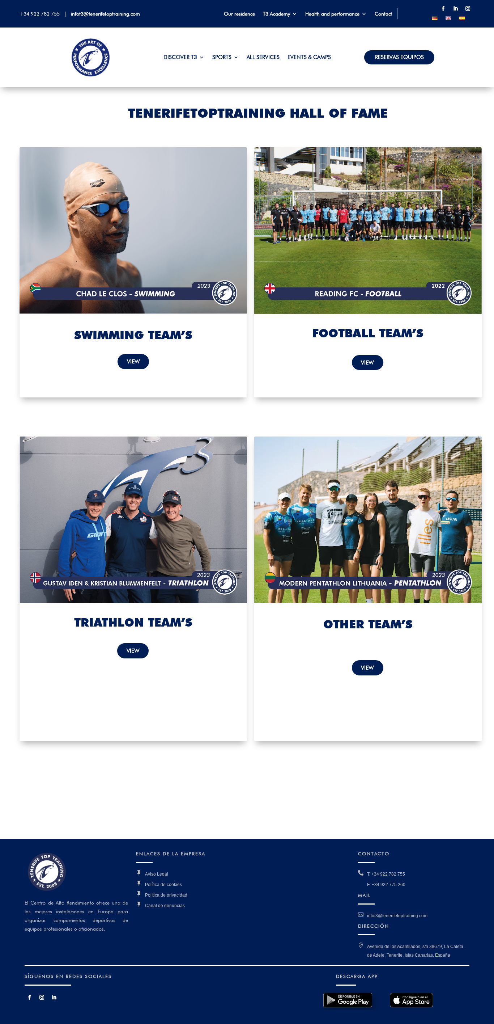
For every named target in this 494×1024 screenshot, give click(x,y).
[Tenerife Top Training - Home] (90, 75)
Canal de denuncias (165, 905)
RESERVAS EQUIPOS (399, 57)
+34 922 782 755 (41, 14)
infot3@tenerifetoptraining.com (105, 14)
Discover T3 (180, 57)
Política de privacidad (166, 895)
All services (263, 57)
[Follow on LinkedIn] (455, 8)
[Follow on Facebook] (443, 8)
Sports (221, 57)
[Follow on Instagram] (467, 8)
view (133, 361)
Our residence (239, 14)
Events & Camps (309, 57)
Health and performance (332, 14)
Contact (383, 14)
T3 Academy (276, 14)
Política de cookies (163, 884)
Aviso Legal (156, 874)
